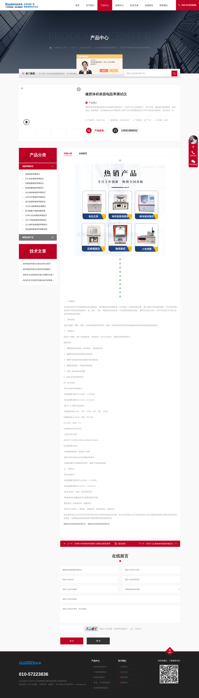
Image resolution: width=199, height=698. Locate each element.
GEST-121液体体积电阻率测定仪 (159, 544)
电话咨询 (193, 156)
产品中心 (105, 5)
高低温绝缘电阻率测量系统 (36, 229)
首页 (77, 5)
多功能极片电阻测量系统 (35, 211)
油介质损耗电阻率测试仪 (35, 202)
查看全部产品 (27, 237)
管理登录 (43, 684)
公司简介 (124, 667)
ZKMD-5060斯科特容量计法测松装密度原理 (92, 544)
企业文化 (124, 672)
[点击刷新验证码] (91, 629)
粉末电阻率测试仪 (101, 688)
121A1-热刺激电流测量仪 (35, 206)
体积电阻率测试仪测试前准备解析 (37, 269)
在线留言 (149, 5)
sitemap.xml (81, 684)
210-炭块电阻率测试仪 (34, 179)
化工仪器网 (32, 684)
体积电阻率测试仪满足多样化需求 (37, 264)
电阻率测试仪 (85, 48)
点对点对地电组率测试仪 (35, 197)
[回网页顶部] (193, 147)
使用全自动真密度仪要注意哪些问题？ (38, 275)
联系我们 (164, 5)
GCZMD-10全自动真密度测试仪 (52, 74)
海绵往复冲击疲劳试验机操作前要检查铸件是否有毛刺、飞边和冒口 (39, 280)
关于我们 (90, 5)
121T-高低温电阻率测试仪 (36, 220)
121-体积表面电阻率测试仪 (105, 48)
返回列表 (122, 544)
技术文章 (134, 5)
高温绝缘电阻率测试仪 (34, 188)
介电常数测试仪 (100, 672)
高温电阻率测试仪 (32, 174)
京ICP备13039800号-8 (65, 684)
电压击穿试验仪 (100, 667)
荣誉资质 (124, 677)
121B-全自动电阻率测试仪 (36, 215)
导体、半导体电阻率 (102, 683)
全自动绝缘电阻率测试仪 (35, 192)
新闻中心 (119, 5)
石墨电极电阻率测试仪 (34, 183)
